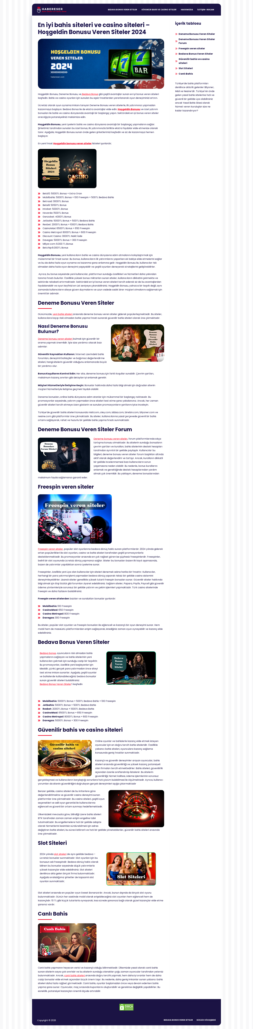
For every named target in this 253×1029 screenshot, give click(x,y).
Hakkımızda (187, 9)
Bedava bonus (48, 653)
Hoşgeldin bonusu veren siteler (72, 143)
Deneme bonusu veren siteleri (55, 339)
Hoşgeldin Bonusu (129, 109)
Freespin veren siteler (50, 549)
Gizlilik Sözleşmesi (206, 1020)
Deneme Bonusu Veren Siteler (197, 34)
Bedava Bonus (89, 94)
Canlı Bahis (186, 73)
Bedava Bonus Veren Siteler (122, 9)
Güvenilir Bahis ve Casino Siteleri (158, 9)
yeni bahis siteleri (62, 314)
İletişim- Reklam (205, 9)
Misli (177, 91)
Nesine (187, 91)
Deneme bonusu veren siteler (111, 438)
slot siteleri (60, 854)
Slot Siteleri (186, 68)
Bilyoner (209, 87)
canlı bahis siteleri (74, 975)
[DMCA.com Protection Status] (126, 1007)
